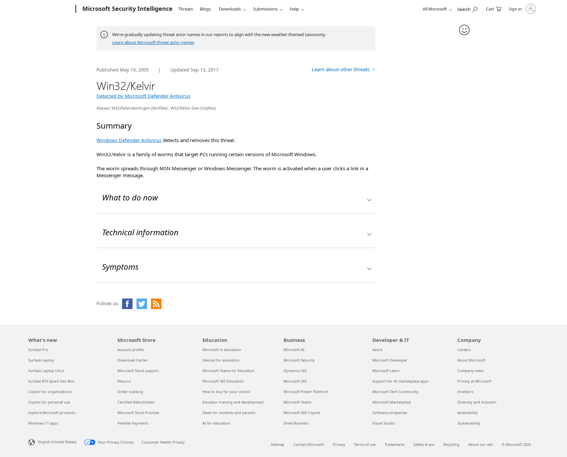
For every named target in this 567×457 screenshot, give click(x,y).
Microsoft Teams (297, 402)
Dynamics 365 (295, 370)
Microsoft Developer (390, 360)
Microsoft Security (299, 360)
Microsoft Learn (386, 370)
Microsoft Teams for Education (228, 370)
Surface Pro (38, 349)
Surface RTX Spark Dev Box (51, 381)
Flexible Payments (132, 423)
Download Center (132, 360)
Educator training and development (233, 402)
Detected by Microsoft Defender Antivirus (143, 96)
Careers (464, 349)
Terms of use (365, 444)
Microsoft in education (221, 349)
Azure (377, 349)
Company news (470, 370)
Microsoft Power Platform (306, 391)
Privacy (339, 444)
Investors (465, 391)
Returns (124, 381)
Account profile (130, 349)
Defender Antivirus (128, 140)
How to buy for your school (226, 391)
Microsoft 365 (295, 381)
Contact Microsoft (308, 444)
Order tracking (130, 391)
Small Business (296, 423)
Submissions (265, 9)
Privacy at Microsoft (474, 381)
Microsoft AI (294, 349)
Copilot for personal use (49, 402)
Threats (185, 9)
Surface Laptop (41, 360)
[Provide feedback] (465, 30)
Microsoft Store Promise (138, 412)
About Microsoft (471, 360)
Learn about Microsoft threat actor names (153, 42)
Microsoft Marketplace (391, 402)
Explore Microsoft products (51, 412)
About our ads (480, 444)
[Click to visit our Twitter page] (141, 304)
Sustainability (468, 423)
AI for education (216, 423)
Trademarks (395, 444)
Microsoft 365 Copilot (302, 412)
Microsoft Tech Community (395, 391)
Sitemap (277, 444)
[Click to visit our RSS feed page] (156, 304)
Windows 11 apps (43, 423)
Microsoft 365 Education (223, 381)
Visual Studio (383, 423)
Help (294, 9)
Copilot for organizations (50, 391)
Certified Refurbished (135, 402)
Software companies (389, 412)
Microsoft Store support (138, 370)
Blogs (205, 9)
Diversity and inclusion (476, 402)
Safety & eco (423, 444)
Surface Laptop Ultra (46, 370)
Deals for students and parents (228, 412)
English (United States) (57, 441)
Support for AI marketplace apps (400, 381)
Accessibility (467, 412)
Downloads (230, 9)
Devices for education (221, 360)
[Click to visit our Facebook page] (127, 304)
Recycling (451, 444)
